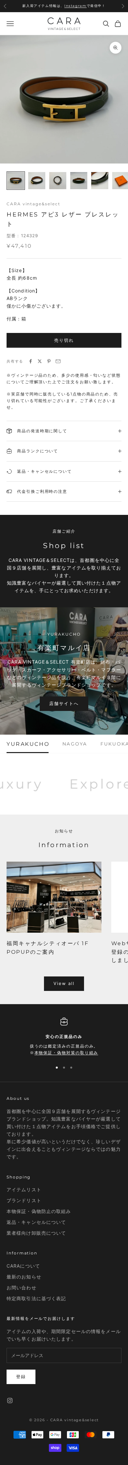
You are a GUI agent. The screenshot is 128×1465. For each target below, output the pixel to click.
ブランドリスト (24, 1200)
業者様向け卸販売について (36, 1233)
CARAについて (23, 1266)
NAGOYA (74, 743)
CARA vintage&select (33, 203)
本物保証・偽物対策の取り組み (66, 1052)
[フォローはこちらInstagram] (10, 1400)
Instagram (75, 5)
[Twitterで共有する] (39, 361)
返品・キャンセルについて (36, 1222)
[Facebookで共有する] (30, 361)
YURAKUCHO (28, 743)
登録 (21, 1376)
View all (64, 983)
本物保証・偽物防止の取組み (39, 1211)
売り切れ (64, 340)
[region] (64, 1037)
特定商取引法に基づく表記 (36, 1298)
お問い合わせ (21, 1287)
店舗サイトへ (64, 703)
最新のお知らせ (24, 1276)
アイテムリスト (24, 1189)
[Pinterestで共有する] (49, 361)
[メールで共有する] (58, 361)
